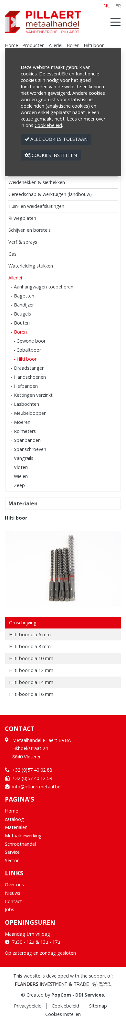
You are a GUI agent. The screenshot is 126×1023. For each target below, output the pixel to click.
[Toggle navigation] (113, 22)
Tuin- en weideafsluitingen (36, 206)
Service (12, 852)
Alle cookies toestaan (58, 139)
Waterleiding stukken (30, 266)
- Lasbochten (25, 404)
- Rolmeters (23, 431)
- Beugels (21, 314)
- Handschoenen (28, 377)
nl (106, 6)
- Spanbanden (26, 440)
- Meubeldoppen (29, 413)
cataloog (14, 819)
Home (11, 45)
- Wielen (19, 476)
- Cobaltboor (27, 350)
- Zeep (18, 485)
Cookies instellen (63, 1014)
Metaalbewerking (23, 836)
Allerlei (55, 45)
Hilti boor (94, 45)
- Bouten (20, 323)
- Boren (19, 332)
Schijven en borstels (29, 230)
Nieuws (12, 893)
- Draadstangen (28, 368)
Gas (12, 254)
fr (118, 6)
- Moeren (20, 422)
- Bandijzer (22, 305)
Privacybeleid (28, 1006)
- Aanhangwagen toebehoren (42, 287)
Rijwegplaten (22, 218)
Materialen (22, 504)
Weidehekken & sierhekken (36, 182)
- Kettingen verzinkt (32, 395)
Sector (12, 860)
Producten (33, 45)
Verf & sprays (22, 242)
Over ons (14, 885)
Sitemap (98, 1006)
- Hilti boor (25, 359)
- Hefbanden (24, 386)
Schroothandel (20, 844)
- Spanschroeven (28, 449)
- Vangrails (22, 458)
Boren (73, 45)
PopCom (61, 995)
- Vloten (19, 467)
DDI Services (89, 995)
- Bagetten (22, 296)
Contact (13, 901)
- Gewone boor (30, 341)
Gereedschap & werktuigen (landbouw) (50, 194)
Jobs (9, 909)
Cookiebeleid (65, 1006)
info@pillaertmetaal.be (36, 787)
